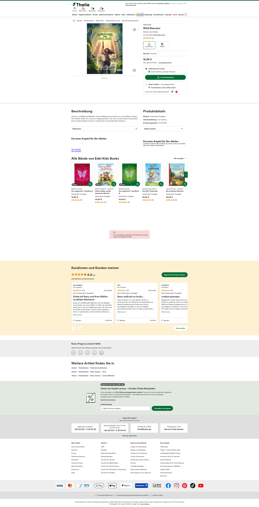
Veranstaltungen (166, 473)
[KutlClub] (157, 486)
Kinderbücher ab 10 (113, 21)
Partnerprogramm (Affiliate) (170, 466)
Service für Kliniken (108, 473)
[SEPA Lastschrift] (84, 486)
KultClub (163, 476)
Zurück (73, 328)
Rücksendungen (107, 456)
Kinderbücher (89, 21)
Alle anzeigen (179, 158)
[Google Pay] (99, 486)
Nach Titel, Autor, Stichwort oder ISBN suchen (140, 3)
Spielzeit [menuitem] (139, 14)
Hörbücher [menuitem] (131, 14)
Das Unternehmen (78, 447)
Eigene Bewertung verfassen (174, 275)
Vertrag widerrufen (129, 436)
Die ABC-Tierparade (153, 183)
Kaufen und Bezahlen (138, 450)
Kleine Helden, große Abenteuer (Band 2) (106, 183)
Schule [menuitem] (95, 14)
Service (104, 443)
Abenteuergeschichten (130, 21)
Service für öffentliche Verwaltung (113, 469)
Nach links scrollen (73, 175)
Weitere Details (150, 129)
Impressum (75, 469)
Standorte (75, 460)
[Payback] (141, 486)
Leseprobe (134, 70)
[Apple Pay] (112, 486)
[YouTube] (200, 486)
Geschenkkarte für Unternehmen (172, 463)
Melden (78, 320)
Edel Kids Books (159, 35)
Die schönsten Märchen (177, 183)
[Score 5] (101, 352)
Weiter (186, 15)
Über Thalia (75, 443)
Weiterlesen (76, 129)
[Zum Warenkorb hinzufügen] (90, 184)
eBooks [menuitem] (117, 14)
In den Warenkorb (167, 77)
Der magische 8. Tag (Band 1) (82, 183)
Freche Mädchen (108, 375)
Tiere (104, 372)
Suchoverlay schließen (162, 3)
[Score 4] (94, 352)
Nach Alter (100, 21)
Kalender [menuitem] (168, 14)
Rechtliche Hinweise (108, 400)
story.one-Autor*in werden (170, 456)
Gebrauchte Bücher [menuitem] (106, 14)
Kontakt (104, 450)
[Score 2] (80, 352)
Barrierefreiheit (76, 466)
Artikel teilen (134, 30)
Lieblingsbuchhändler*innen (170, 453)
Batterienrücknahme (108, 453)
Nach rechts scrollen (186, 175)
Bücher (79, 21)
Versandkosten (145, 504)
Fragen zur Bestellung (138, 447)
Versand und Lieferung (139, 453)
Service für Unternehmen (110, 466)
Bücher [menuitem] (74, 14)
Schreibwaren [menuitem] (158, 14)
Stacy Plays (147, 24)
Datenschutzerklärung (138, 469)
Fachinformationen (78, 456)
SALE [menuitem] (175, 14)
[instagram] (176, 486)
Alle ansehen (180, 328)
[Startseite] (74, 20)
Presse (73, 453)
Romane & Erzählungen (98, 368)
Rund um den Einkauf (138, 443)
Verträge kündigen (137, 466)
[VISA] (59, 486)
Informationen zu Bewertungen (82, 279)
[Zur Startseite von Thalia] (81, 4)
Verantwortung (76, 463)
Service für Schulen (108, 460)
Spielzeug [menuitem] (148, 14)
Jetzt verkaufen (76, 149)
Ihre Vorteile (164, 443)
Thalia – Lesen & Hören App (170, 450)
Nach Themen (95, 372)
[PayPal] (126, 486)
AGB (73, 473)
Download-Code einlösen (140, 460)
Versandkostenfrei (165, 63)
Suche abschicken (130, 5)
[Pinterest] (184, 486)
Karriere (74, 450)
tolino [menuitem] (123, 14)
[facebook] (168, 486)
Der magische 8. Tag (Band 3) (129, 183)
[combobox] (146, 69)
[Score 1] (73, 352)
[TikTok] (192, 486)
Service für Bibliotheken (109, 463)
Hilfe (102, 447)
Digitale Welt (165, 469)
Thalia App (164, 447)
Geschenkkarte (165, 460)
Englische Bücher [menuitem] (85, 14)
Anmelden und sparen (162, 408)
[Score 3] (87, 352)
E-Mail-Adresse (106, 404)
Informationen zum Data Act (141, 473)
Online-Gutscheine (137, 456)
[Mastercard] (70, 486)
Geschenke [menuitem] (182, 14)
